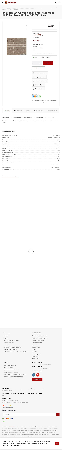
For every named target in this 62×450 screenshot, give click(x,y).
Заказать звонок (39, 88)
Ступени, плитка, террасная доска (13, 376)
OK (57, 443)
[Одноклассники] (35, 96)
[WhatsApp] (40, 96)
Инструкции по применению (40, 338)
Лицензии (6, 345)
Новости (6, 338)
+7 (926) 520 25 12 (37, 367)
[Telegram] (37, 96)
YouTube (37, 375)
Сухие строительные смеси (11, 370)
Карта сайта (35, 358)
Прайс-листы (35, 356)
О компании (7, 333)
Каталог (6, 362)
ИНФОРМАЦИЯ (36, 333)
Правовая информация (10, 349)
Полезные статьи (37, 342)
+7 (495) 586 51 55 (37, 362)
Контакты (34, 345)
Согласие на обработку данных (12, 347)
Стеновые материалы (10, 365)
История (6, 336)
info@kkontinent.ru (37, 371)
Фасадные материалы (10, 367)
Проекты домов (36, 354)
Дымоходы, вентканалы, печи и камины (15, 374)
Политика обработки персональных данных (16, 351)
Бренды (34, 351)
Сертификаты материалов (39, 336)
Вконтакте (33, 375)
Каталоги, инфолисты (38, 340)
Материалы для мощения (11, 372)
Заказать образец (39, 84)
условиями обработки (39, 441)
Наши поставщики (9, 342)
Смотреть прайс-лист (40, 77)
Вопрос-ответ (36, 347)
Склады (34, 349)
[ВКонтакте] (33, 96)
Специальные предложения (11, 340)
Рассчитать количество (40, 81)
